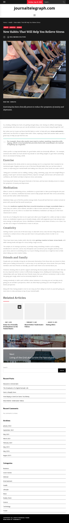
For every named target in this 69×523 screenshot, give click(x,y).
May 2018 (6, 451)
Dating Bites (50, 325)
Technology (6, 506)
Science (19, 27)
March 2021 (7, 438)
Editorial (5, 477)
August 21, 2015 (52, 322)
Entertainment (7, 481)
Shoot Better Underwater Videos (13, 401)
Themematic (17, 519)
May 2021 (6, 434)
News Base (7, 519)
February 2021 (7, 443)
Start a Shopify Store (9, 392)
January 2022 (7, 426)
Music (5, 494)
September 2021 (8, 430)
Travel (5, 511)
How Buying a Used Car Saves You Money (16, 396)
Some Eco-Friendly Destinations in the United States (10, 327)
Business (6, 468)
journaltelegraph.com (34, 8)
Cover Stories (7, 473)
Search (5, 367)
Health (6, 27)
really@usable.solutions (18, 37)
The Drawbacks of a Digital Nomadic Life (15, 388)
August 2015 (7, 455)
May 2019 (6, 447)
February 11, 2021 (32, 322)
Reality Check (7, 498)
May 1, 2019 (8, 322)
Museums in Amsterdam (10, 384)
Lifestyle (12, 27)
